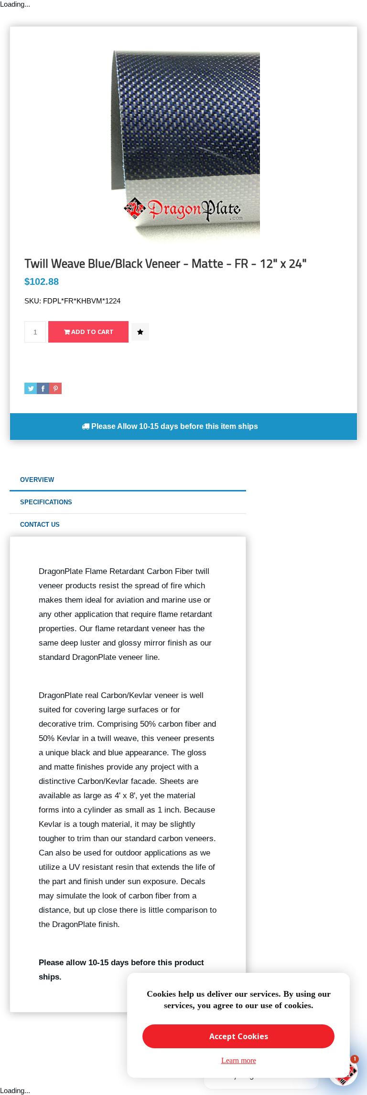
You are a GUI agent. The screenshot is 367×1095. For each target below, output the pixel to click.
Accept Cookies (238, 1036)
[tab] (128, 480)
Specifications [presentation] (46, 502)
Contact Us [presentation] (40, 524)
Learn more (238, 1060)
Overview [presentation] (37, 479)
